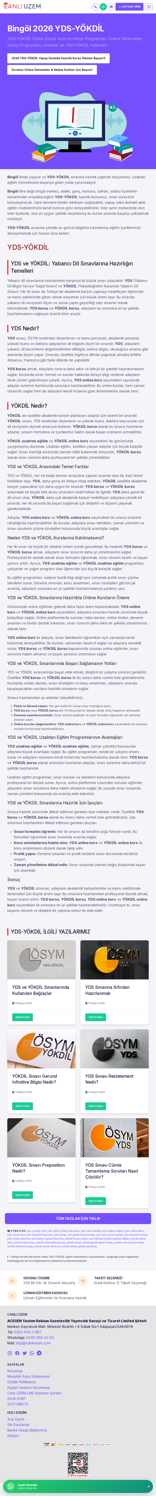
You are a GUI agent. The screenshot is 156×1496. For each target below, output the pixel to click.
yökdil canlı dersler (92, 1238)
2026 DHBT (16, 1399)
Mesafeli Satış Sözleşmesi (28, 1376)
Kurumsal (14, 1371)
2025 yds (46, 1230)
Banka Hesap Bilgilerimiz (27, 1430)
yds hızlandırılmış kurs (40, 1234)
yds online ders (134, 1230)
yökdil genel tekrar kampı (98, 1242)
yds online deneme (18, 1238)
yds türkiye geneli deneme (48, 1238)
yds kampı (60, 1234)
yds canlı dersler (90, 1230)
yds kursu (74, 1230)
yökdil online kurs (24, 1242)
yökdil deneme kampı (20, 1246)
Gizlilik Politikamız (21, 1382)
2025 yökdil (60, 1230)
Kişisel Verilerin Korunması (28, 1388)
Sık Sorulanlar (18, 1425)
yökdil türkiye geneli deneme (79, 1246)
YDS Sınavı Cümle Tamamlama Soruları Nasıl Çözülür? (111, 1171)
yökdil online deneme (48, 1246)
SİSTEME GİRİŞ (130, 6)
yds (29, 1230)
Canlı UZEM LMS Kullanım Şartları (34, 1393)
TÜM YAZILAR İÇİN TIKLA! (78, 1218)
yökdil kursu (72, 1238)
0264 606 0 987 (27, 1332)
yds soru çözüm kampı (109, 1234)
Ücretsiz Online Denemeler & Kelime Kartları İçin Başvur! (52, 69)
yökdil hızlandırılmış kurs (50, 1242)
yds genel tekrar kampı (81, 1234)
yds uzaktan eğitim (113, 1230)
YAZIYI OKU (22, 1017)
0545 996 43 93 (40, 1338)
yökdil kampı (73, 1242)
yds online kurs (16, 1234)
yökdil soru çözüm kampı (129, 1242)
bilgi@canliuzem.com (33, 1343)
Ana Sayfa (15, 1419)
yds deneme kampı (135, 1234)
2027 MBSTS (17, 1404)
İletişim (13, 1436)
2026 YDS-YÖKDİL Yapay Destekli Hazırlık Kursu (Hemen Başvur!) (58, 58)
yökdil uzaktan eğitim (116, 1238)
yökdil (36, 1230)
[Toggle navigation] (149, 6)
